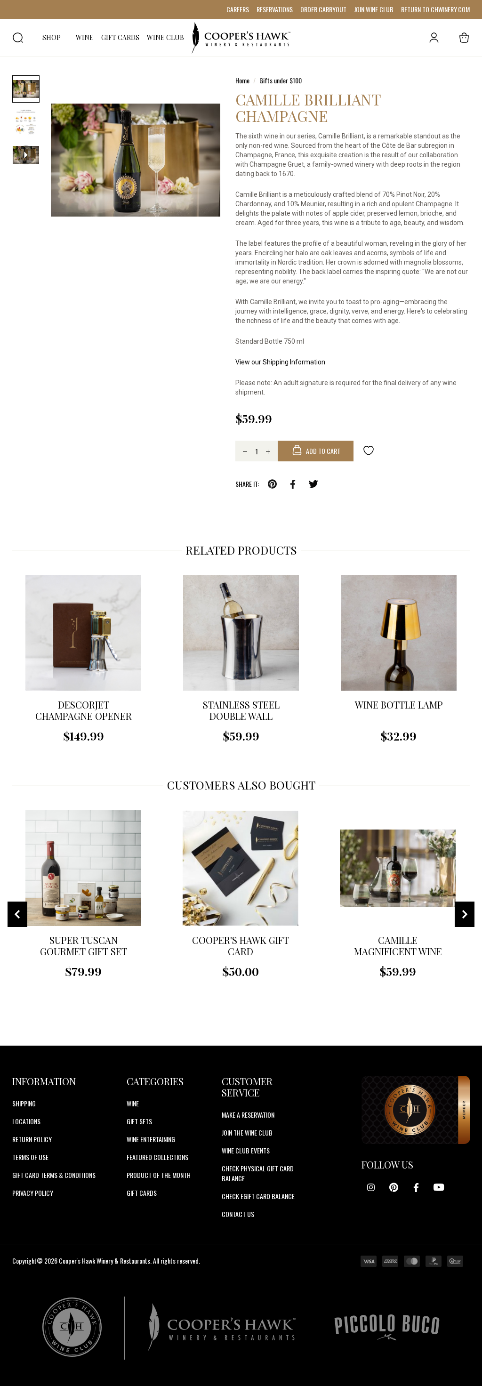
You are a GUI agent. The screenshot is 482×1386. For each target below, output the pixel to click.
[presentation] (17, 914)
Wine (133, 1103)
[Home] (241, 38)
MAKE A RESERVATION (248, 1115)
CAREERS (237, 9)
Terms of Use (30, 1157)
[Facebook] (416, 1187)
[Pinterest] (393, 1187)
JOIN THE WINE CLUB (247, 1132)
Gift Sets (139, 1121)
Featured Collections (157, 1157)
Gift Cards (142, 1193)
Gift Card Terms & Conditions (54, 1175)
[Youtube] (438, 1187)
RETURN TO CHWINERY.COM (435, 9)
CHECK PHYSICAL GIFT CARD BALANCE (258, 1173)
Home (242, 80)
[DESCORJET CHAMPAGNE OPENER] (83, 633)
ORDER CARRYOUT (323, 9)
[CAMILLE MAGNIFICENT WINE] (398, 868)
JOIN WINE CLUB (374, 9)
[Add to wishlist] (368, 450)
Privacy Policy (32, 1193)
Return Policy (32, 1139)
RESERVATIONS (275, 9)
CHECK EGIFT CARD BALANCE (258, 1196)
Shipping (24, 1103)
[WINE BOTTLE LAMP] (399, 633)
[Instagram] (371, 1187)
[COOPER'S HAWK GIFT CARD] (240, 868)
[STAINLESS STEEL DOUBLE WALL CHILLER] (241, 633)
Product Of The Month (159, 1175)
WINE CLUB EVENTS (246, 1150)
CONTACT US (238, 1214)
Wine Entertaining (151, 1139)
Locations (26, 1121)
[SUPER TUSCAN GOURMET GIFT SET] (83, 868)
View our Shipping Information (280, 362)
